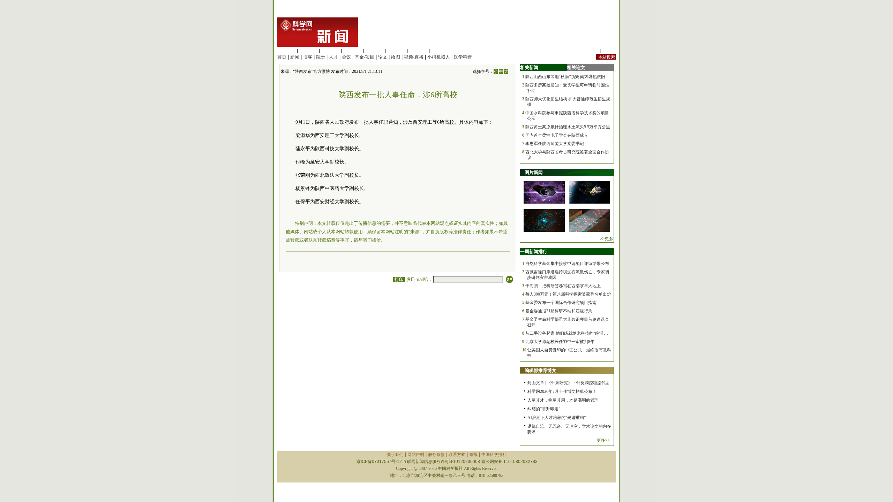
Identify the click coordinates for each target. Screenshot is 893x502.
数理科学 (418, 50)
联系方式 (457, 454)
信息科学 (374, 50)
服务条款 (436, 454)
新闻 (294, 57)
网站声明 (415, 454)
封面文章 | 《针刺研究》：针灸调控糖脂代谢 (568, 382)
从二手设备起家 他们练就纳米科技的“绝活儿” (567, 333)
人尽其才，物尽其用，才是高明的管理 (563, 400)
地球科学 (396, 50)
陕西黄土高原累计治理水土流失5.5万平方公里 (567, 126)
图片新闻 (534, 172)
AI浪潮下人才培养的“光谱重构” (556, 417)
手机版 (609, 50)
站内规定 (589, 50)
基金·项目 (364, 57)
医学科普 (463, 57)
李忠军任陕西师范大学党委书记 (554, 143)
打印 (399, 279)
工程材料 (352, 50)
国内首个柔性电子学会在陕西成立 (556, 135)
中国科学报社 (493, 454)
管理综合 (440, 50)
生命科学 (286, 50)
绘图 (395, 57)
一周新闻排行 (533, 251)
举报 (473, 454)
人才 (333, 57)
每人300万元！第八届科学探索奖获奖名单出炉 (568, 294)
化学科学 (330, 50)
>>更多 (607, 238)
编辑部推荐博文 (540, 370)
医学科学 (308, 50)
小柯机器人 (438, 57)
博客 (307, 57)
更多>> (603, 440)
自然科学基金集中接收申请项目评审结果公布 (567, 263)
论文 (382, 57)
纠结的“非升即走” (543, 408)
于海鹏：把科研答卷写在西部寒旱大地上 (563, 285)
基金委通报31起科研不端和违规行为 (558, 311)
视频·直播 (413, 57)
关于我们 (395, 454)
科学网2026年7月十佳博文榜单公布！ (561, 391)
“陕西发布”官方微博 (311, 71)
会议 (346, 57)
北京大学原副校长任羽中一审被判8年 (559, 341)
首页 (281, 57)
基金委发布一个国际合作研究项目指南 (560, 302)
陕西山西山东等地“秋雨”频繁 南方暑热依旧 (565, 76)
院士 (320, 57)
